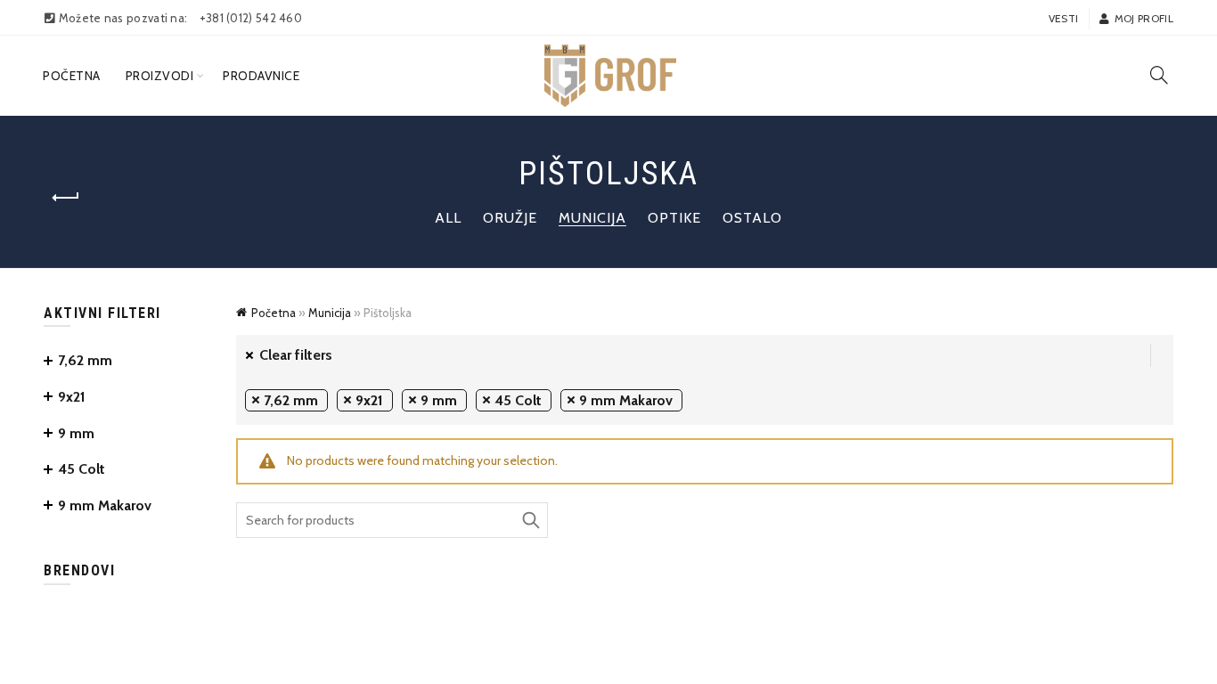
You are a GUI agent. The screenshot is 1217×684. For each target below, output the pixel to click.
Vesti (1064, 18)
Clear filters (295, 354)
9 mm (439, 400)
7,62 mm (291, 400)
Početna (72, 76)
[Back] (66, 198)
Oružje (510, 217)
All (448, 217)
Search (530, 520)
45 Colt (518, 400)
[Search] (1159, 74)
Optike (674, 217)
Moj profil (1144, 18)
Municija (592, 217)
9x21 (369, 400)
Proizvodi (160, 76)
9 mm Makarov (626, 400)
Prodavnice (261, 76)
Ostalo (752, 217)
